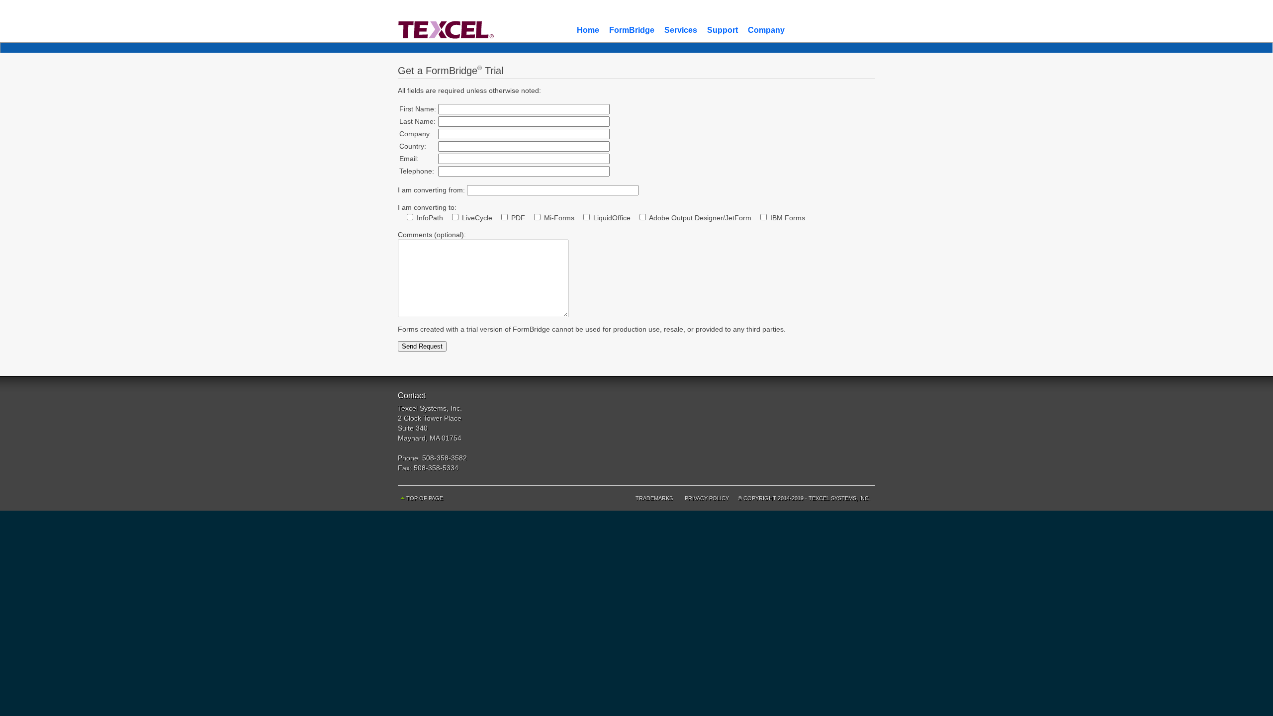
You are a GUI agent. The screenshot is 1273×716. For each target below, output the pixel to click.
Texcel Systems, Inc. (839, 498)
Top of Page (424, 498)
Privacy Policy (707, 498)
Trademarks (654, 498)
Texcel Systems (482, 21)
